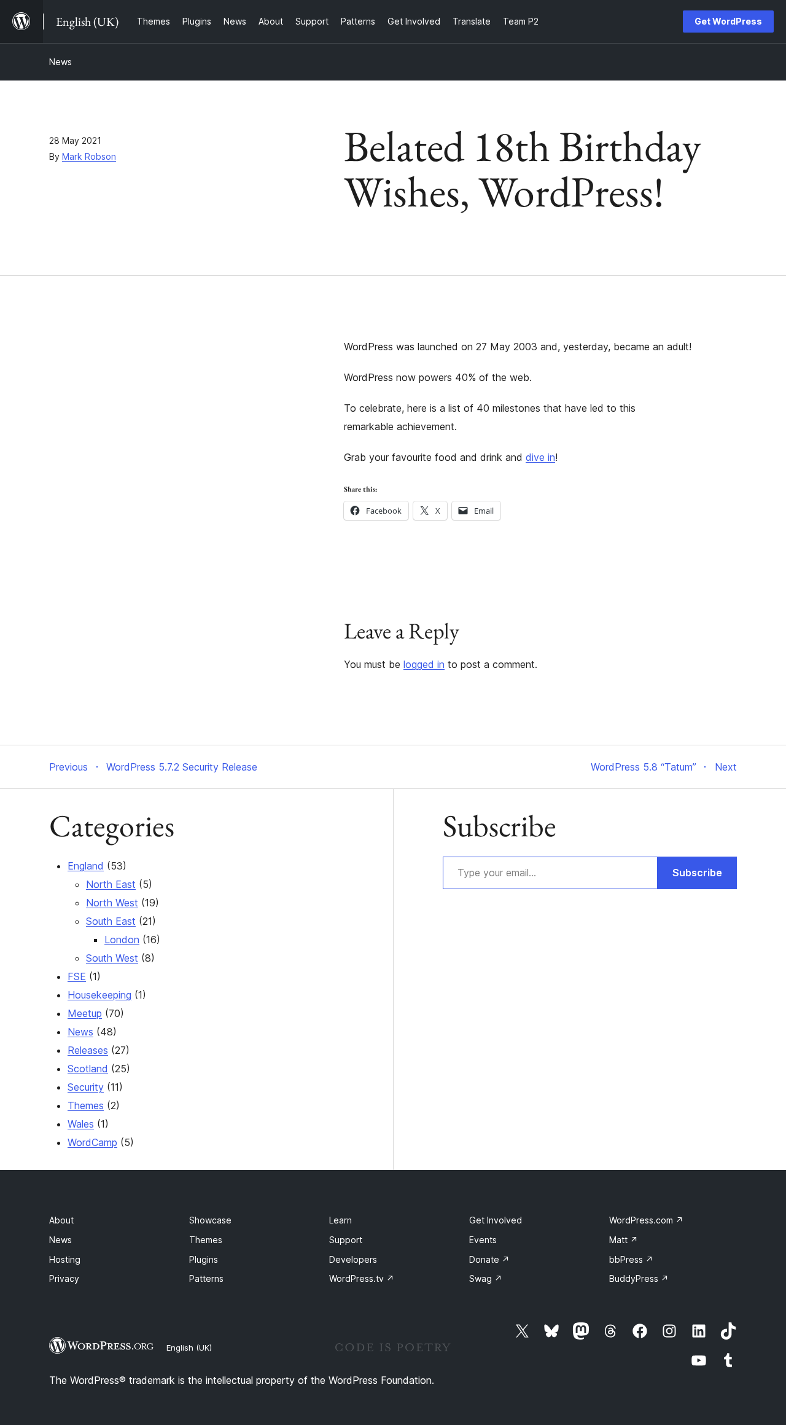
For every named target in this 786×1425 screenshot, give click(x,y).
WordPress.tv (361, 1278)
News (60, 62)
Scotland (88, 1068)
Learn (340, 1220)
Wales (81, 1124)
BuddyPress (639, 1278)
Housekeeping (99, 995)
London (121, 939)
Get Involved (495, 1220)
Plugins (203, 1259)
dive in (540, 457)
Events (483, 1240)
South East (111, 921)
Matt (623, 1240)
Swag (485, 1278)
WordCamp (92, 1142)
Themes (86, 1105)
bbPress (631, 1259)
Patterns (206, 1278)
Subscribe (697, 872)
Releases (88, 1050)
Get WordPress (728, 21)
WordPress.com (646, 1220)
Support (345, 1240)
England (86, 866)
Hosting (64, 1259)
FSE (77, 976)
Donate (489, 1259)
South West (112, 958)
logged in (424, 664)
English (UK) (189, 1347)
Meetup (85, 1013)
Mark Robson (89, 156)
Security (86, 1087)
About (61, 1220)
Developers (353, 1259)
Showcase (210, 1220)
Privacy (64, 1278)
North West (112, 903)
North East (111, 884)
